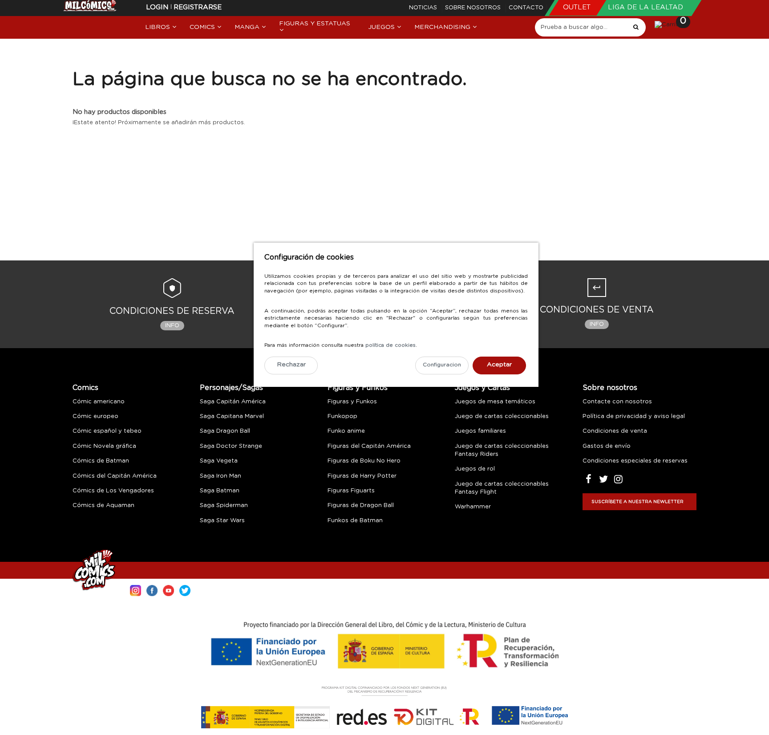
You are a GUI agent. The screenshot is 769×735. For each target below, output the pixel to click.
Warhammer (473, 507)
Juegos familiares (480, 431)
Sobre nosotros (473, 8)
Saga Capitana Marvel (232, 416)
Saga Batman (219, 491)
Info (172, 326)
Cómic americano (99, 402)
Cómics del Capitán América (115, 476)
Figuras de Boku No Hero (364, 461)
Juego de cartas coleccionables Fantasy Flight (502, 488)
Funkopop (342, 416)
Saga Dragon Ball (225, 431)
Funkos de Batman (355, 521)
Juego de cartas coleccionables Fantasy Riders (502, 450)
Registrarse (198, 7)
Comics (85, 387)
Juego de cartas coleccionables (502, 416)
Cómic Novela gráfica (104, 446)
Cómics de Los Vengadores (113, 491)
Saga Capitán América (233, 402)
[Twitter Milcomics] (184, 590)
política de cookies (390, 345)
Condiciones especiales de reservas (635, 461)
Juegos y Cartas (482, 387)
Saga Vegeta (219, 461)
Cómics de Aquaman (103, 505)
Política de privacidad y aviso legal (634, 416)
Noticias (424, 8)
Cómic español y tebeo (107, 431)
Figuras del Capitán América (369, 446)
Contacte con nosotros (617, 402)
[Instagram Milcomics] (135, 590)
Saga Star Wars (222, 521)
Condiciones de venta (615, 431)
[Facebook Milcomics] (152, 590)
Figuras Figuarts (351, 491)
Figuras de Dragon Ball (361, 505)
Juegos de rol (475, 469)
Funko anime (346, 431)
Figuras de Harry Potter (362, 476)
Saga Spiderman (224, 505)
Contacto (526, 8)
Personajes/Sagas (231, 387)
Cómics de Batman (101, 461)
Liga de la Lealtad (645, 7)
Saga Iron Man (220, 476)
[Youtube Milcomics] (168, 590)
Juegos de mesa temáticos (495, 402)
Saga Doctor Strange (231, 446)
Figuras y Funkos (358, 387)
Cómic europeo (95, 416)
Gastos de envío (607, 446)
